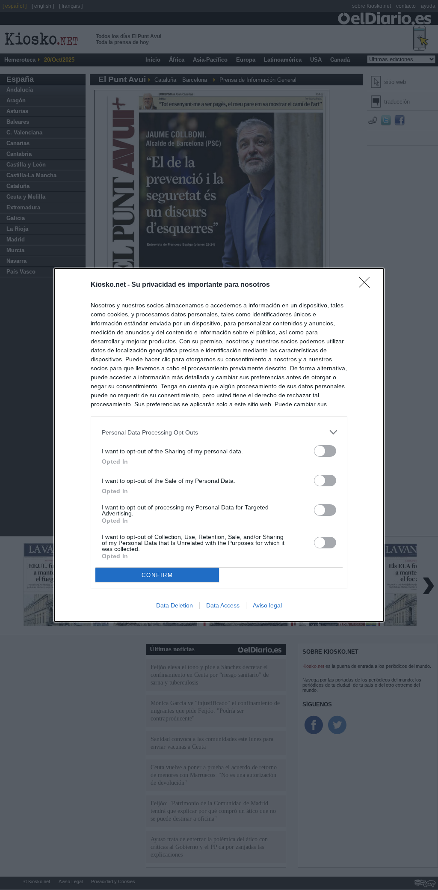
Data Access (223, 605)
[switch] (325, 451)
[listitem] (219, 432)
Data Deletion (174, 605)
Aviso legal (267, 605)
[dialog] (219, 445)
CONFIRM (157, 575)
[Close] (367, 285)
